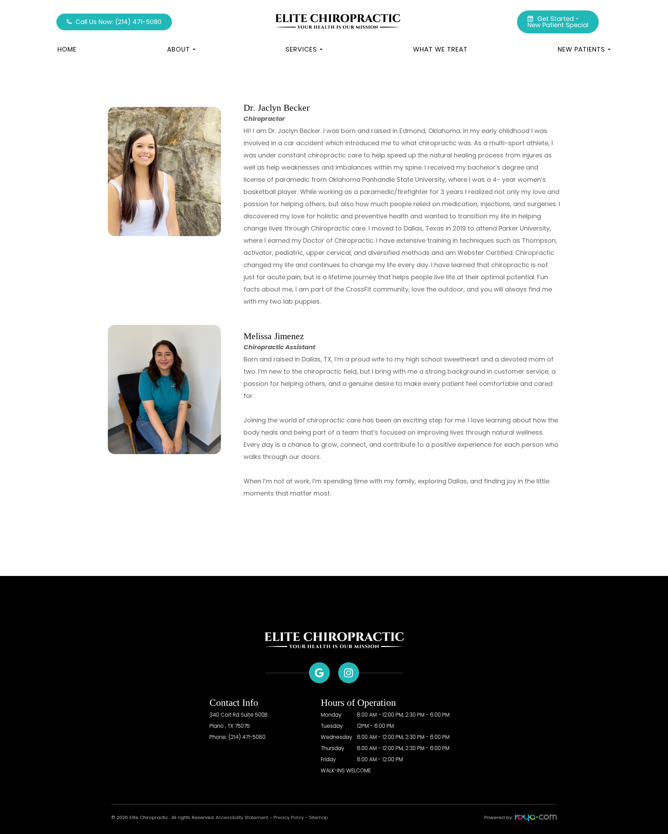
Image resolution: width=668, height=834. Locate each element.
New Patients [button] (581, 49)
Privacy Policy (288, 817)
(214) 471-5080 (246, 737)
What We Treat (440, 49)
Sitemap (318, 817)
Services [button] (301, 49)
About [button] (178, 49)
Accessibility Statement (242, 817)
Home (67, 49)
